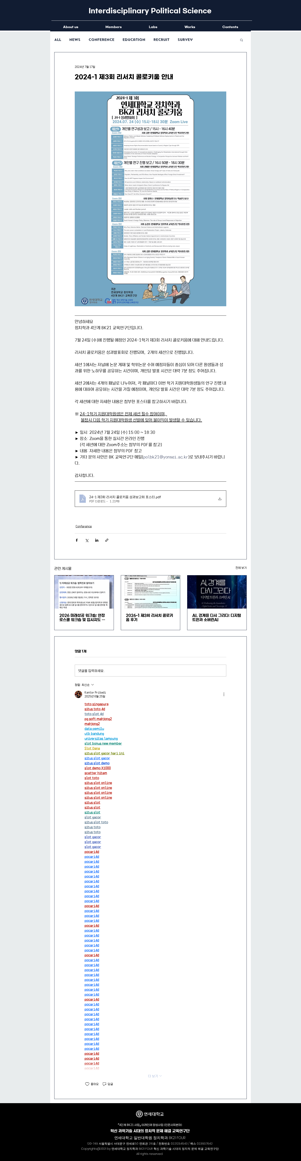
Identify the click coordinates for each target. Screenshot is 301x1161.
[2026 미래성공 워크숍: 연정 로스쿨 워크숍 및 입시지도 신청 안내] (84, 592)
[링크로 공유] (107, 540)
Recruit (161, 40)
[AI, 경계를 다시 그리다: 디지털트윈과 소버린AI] (217, 592)
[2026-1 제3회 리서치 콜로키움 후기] (150, 592)
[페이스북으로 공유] (77, 540)
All (57, 40)
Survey (185, 40)
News (74, 40)
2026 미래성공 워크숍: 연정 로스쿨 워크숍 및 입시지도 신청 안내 (82, 618)
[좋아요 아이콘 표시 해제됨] (87, 1084)
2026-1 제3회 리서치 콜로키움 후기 (149, 618)
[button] (241, 39)
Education (133, 40)
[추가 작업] (223, 694)
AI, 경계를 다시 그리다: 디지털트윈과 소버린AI (216, 618)
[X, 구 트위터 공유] (87, 540)
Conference (101, 40)
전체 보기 (241, 568)
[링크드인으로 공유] (97, 540)
